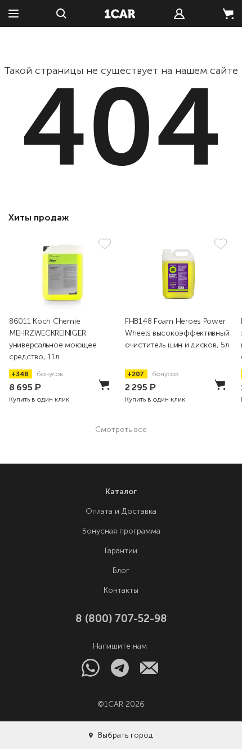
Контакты (121, 590)
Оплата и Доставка (121, 511)
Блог (121, 570)
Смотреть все (121, 429)
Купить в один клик (39, 399)
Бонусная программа (121, 531)
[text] (179, 13)
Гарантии (121, 551)
